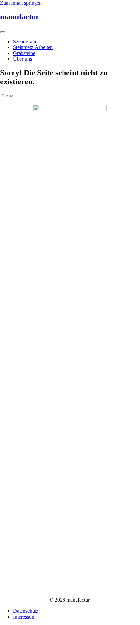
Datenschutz (25, 611)
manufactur (19, 16)
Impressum (24, 616)
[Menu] (2, 32)
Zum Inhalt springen (21, 3)
